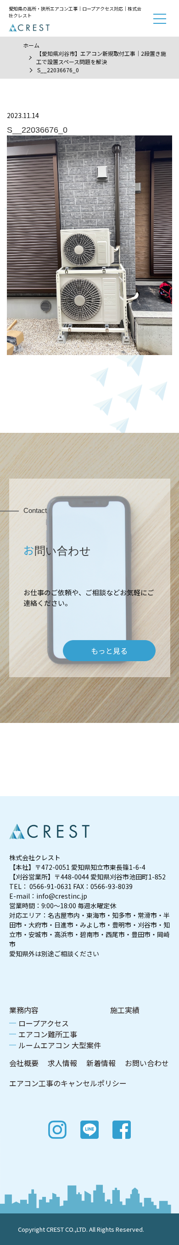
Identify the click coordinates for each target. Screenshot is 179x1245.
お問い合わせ (147, 1062)
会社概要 (24, 1062)
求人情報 (62, 1062)
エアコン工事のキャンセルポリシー (68, 1083)
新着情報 (101, 1062)
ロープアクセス (43, 1023)
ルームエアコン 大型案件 (59, 1045)
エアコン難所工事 (47, 1034)
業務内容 (24, 1009)
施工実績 (125, 1009)
